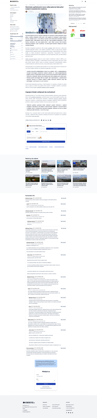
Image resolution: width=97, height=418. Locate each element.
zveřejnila (50, 48)
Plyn (11, 17)
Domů (26, 4)
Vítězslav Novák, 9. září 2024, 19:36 (38, 256)
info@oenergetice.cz (26, 411)
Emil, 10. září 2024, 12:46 (38, 298)
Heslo (37, 379)
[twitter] (43, 120)
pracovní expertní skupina (60, 98)
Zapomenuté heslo (45, 386)
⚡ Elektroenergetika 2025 (15, 7)
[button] (72, 23)
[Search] (82, 1)
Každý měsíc (55, 128)
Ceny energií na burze (14, 10)
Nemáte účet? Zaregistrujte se (45, 388)
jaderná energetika (33, 146)
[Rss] (73, 412)
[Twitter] (69, 412)
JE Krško (26, 148)
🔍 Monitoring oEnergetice (15, 28)
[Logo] (14, 1)
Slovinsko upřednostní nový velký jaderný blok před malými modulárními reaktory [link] (49, 4)
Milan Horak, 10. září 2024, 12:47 (39, 331)
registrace (41, 364)
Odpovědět (64, 198)
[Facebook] (67, 412)
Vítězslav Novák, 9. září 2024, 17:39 (37, 216)
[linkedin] (46, 120)
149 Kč (37, 131)
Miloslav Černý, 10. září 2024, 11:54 (39, 289)
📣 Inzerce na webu (13, 31)
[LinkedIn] (71, 412)
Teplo (11, 19)
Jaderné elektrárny (32, 4)
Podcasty (12, 21)
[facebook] (41, 120)
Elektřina (11, 16)
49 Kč (29, 131)
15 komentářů (38, 12)
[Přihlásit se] (85, 1)
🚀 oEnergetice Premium (14, 26)
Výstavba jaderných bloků (59, 146)
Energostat (12, 8)
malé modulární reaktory (43, 146)
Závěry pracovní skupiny (31, 59)
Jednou (36, 128)
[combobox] (78, 5)
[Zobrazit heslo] (54, 380)
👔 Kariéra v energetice (14, 29)
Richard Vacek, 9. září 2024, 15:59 (37, 205)
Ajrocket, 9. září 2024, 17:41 (37, 222)
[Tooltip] (22, 33)
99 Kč (33, 131)
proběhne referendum (36, 97)
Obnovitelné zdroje (13, 20)
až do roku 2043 (35, 116)
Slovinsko (51, 146)
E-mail (37, 374)
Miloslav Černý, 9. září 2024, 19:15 (37, 243)
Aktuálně (11, 14)
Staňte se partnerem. (77, 38)
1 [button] (76, 23)
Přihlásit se (46, 383)
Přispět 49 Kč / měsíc (46, 141)
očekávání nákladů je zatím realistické (45, 87)
